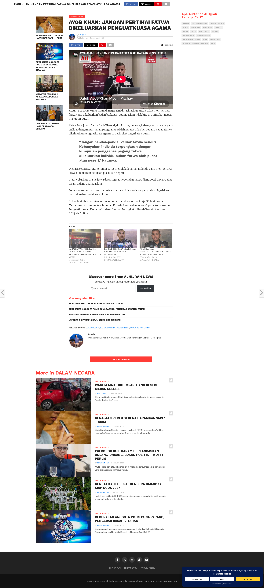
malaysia (215, 39)
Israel (218, 27)
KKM (213, 43)
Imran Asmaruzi (103, 426)
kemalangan (203, 35)
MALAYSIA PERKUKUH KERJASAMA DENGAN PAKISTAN (47, 96)
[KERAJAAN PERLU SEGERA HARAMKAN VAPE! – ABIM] (49, 32)
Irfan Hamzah (103, 463)
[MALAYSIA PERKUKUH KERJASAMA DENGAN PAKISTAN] (49, 91)
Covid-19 (195, 27)
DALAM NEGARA (92, 328)
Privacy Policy (148, 568)
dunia (213, 23)
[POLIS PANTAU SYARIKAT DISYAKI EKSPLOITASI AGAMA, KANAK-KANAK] (156, 238)
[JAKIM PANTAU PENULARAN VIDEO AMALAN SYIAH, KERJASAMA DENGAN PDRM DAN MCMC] (85, 238)
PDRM (185, 27)
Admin (83, 35)
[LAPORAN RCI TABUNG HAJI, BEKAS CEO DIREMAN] (49, 120)
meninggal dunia (191, 39)
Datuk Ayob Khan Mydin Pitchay (114, 328)
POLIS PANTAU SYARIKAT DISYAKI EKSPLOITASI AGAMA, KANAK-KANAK (155, 252)
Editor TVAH (115, 568)
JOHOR (140, 328)
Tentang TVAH (131, 568)
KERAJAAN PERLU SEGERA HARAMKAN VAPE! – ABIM (49, 36)
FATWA (133, 328)
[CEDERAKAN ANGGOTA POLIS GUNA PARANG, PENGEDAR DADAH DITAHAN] (49, 59)
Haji (205, 39)
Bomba (186, 43)
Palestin (207, 27)
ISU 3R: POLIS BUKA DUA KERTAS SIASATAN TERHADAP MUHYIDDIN (120, 252)
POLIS (221, 23)
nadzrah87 (102, 393)
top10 (215, 31)
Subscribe (145, 288)
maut (185, 31)
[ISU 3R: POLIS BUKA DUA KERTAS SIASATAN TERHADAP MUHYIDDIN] (120, 238)
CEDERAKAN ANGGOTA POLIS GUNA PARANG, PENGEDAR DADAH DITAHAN (47, 66)
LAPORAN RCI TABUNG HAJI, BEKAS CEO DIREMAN (47, 126)
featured (204, 31)
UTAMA (147, 328)
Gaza (193, 31)
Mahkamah (188, 35)
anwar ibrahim (200, 43)
